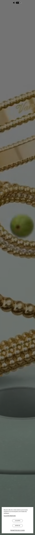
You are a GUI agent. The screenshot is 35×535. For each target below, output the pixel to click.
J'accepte (17, 520)
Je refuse (17, 525)
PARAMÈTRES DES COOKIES (17, 530)
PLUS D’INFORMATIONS (10, 515)
